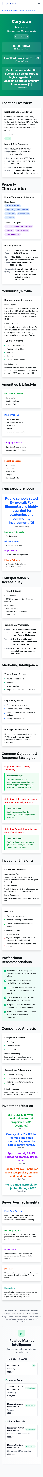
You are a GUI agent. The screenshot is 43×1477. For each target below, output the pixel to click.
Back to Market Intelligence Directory (19, 10)
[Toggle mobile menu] (39, 3)
